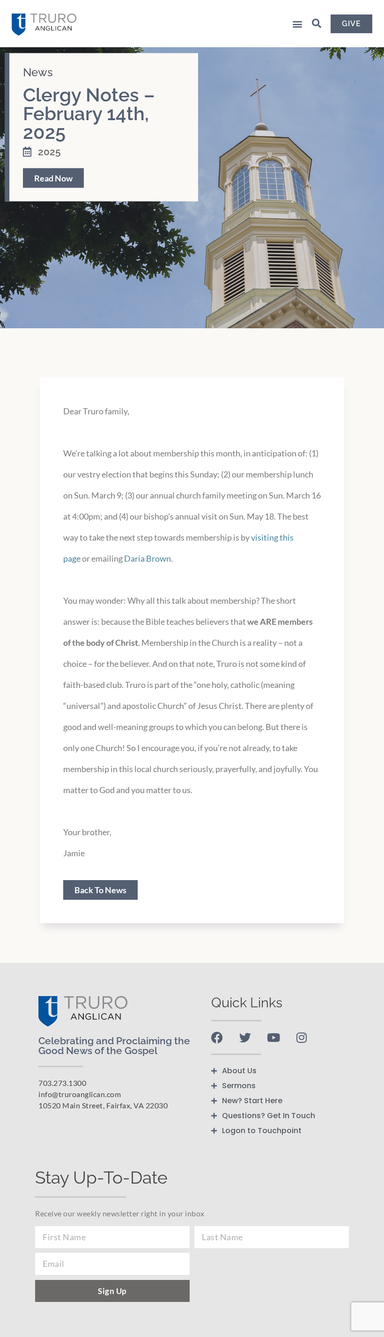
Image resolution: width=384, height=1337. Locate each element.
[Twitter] (245, 1037)
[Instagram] (301, 1037)
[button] (297, 23)
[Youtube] (273, 1037)
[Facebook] (217, 1037)
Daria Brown (147, 558)
